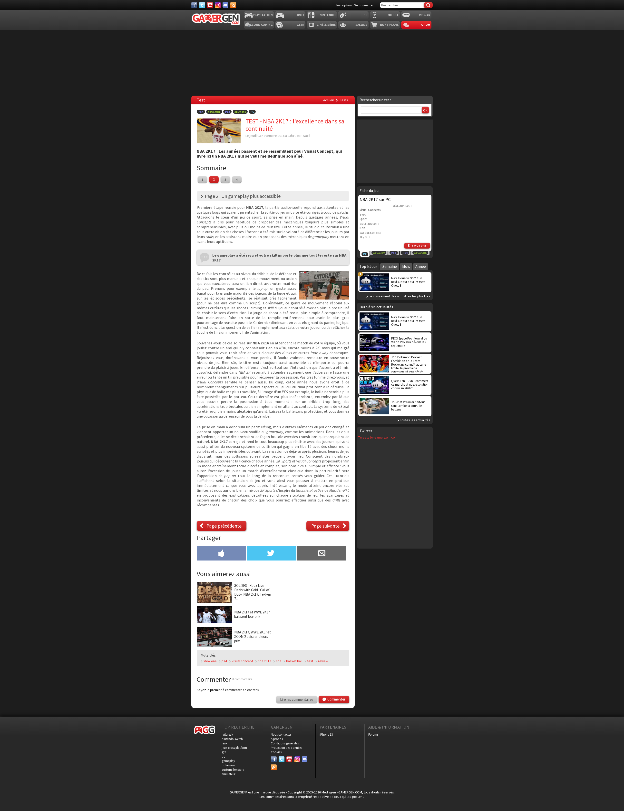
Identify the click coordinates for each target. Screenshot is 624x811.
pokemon (228, 765)
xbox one (210, 661)
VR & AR (424, 15)
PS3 (227, 111)
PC (365, 15)
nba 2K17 (264, 661)
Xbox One (214, 111)
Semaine (389, 266)
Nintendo (328, 15)
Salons (361, 25)
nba (278, 661)
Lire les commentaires (296, 699)
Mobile (393, 15)
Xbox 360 (240, 111)
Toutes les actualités (415, 420)
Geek (300, 25)
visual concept (242, 661)
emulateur (228, 774)
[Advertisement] (312, 62)
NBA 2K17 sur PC (375, 199)
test (310, 661)
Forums (373, 734)
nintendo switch (232, 739)
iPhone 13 (326, 734)
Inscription (344, 5)
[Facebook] (194, 5)
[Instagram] (218, 5)
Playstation (263, 15)
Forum (424, 25)
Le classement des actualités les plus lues (399, 296)
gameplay (228, 761)
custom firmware (233, 770)
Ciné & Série (326, 25)
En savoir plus (417, 245)
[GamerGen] (215, 19)
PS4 (200, 111)
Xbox (300, 15)
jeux (224, 743)
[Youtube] (210, 5)
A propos (277, 739)
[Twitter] (202, 5)
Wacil (306, 135)
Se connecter (364, 5)
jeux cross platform (234, 748)
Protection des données (286, 748)
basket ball (294, 661)
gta (224, 752)
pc (223, 756)
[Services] (233, 5)
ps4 (224, 661)
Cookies (276, 752)
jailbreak (227, 734)
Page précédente (224, 526)
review (323, 661)
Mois (406, 266)
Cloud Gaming (261, 25)
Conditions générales (285, 743)
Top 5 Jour (368, 266)
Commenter (336, 699)
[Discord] (225, 5)
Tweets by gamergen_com (378, 437)
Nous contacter (281, 734)
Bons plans (389, 25)
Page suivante (325, 526)
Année (420, 266)
